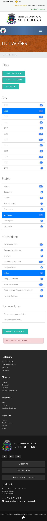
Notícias (4, 426)
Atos (3, 402)
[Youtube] (11, 456)
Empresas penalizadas (12, 320)
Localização (24, 470)
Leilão (13, 80)
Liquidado (13, 73)
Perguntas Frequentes (24, 477)
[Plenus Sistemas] (23, 517)
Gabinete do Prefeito (8, 364)
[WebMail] (18, 456)
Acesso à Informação (21, 5)
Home (4, 55)
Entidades (5, 382)
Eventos (4, 420)
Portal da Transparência (38, 9)
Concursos (5, 385)
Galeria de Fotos (7, 423)
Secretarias (5, 370)
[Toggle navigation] (40, 31)
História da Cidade (7, 362)
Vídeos (4, 428)
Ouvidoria (32, 5)
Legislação (5, 367)
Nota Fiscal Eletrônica (9, 408)
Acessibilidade (41, 5)
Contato (24, 464)
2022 (10, 86)
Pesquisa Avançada (16, 331)
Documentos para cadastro (15, 314)
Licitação (4, 405)
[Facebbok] (4, 456)
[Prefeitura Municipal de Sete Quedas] (23, 19)
